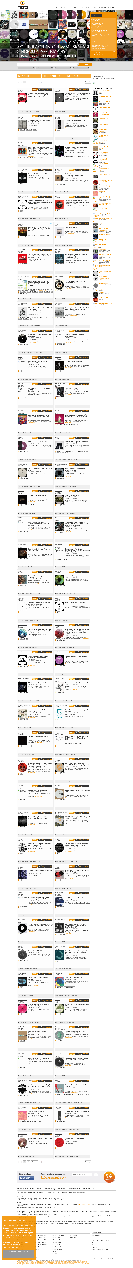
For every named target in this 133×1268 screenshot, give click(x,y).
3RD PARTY (57, 1000)
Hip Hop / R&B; (66, 325)
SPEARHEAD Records (60, 249)
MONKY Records (59, 276)
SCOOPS (20, 892)
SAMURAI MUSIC (59, 866)
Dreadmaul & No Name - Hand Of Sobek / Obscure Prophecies (76, 844)
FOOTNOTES (58, 223)
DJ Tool (54, 1253)
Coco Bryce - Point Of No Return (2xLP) (39, 389)
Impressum (95, 1247)
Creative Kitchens (78, 1262)
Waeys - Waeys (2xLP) (36, 1111)
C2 (79, 156)
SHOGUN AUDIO (59, 169)
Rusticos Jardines (57, 1263)
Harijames (23, 1264)
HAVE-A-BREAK (22, 249)
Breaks (60, 111)
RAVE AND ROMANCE (23, 169)
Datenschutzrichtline (18, 1251)
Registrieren (102, 7)
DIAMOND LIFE (58, 1134)
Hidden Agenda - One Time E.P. (76, 1031)
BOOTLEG (57, 89)
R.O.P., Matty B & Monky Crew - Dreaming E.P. (76, 281)
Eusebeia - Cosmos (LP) (73, 977)
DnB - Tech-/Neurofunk (71, 486)
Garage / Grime (70, 781)
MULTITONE (58, 839)
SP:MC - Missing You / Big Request (77, 817)
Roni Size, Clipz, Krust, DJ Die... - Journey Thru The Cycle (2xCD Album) (39, 229)
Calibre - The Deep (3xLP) (37, 495)
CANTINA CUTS (58, 651)
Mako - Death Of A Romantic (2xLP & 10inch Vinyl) (77, 871)
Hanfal (88, 1263)
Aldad (37, 1261)
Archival (84, 1261)
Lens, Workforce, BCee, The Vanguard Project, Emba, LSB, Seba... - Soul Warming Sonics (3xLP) (38, 283)
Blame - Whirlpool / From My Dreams (38, 978)
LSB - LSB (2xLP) (71, 227)
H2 (67, 452)
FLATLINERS (58, 1053)
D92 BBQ (46, 1263)
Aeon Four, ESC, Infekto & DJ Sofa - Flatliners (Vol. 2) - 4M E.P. (77, 1058)
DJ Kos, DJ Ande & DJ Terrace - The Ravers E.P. (76, 335)
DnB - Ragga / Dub (40, 1235)
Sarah (18, 1261)
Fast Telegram (47, 1261)
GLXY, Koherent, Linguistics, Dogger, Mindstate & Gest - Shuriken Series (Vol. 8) (75, 175)
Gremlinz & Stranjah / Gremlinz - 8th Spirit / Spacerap (39, 603)
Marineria (33, 1261)
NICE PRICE (85, 7)
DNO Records (58, 758)
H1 (65, 452)
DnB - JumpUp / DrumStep (36, 1049)
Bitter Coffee (41, 1261)
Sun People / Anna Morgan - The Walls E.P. (39, 335)
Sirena (21, 1261)
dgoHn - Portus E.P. (72, 388)
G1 (60, 452)
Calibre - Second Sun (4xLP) (38, 736)
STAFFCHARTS (98, 88)
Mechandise (73, 1235)
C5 (19, 318)
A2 (23, 157)
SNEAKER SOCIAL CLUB (24, 705)
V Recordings (58, 142)
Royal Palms (71, 1262)
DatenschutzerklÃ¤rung (98, 1238)
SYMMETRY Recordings (60, 946)
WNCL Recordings (59, 303)
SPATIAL (20, 357)
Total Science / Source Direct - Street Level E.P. (75, 469)
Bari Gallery (84, 1262)
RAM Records (58, 357)
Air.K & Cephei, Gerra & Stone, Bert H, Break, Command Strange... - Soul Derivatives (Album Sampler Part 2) (77, 632)
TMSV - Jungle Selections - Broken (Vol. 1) (77, 790)
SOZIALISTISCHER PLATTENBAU (26, 1080)
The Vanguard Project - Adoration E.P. (40, 1139)
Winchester (38, 1264)
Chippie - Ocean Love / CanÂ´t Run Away (76, 898)
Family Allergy (34, 1263)
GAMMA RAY (21, 598)
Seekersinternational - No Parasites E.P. (37, 710)
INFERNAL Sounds (22, 785)
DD (35, 129)
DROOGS (57, 598)
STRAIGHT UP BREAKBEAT (61, 705)
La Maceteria (41, 1263)
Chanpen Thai (28, 1263)
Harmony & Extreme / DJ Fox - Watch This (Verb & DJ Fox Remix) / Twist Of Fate (40, 202)
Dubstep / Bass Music (35, 191)
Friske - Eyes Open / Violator (75, 602)
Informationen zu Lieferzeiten (100, 1249)
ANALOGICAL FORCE (60, 383)
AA (22, 129)
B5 (42, 157)
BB (27, 129)
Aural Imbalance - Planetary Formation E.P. (38, 362)
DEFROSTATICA (22, 330)
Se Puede (73, 1261)
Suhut (76, 1263)
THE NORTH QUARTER (23, 678)
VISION (56, 437)
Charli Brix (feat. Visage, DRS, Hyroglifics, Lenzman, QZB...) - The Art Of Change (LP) (40, 148)
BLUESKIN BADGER (60, 919)
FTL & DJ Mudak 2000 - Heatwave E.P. (40, 469)
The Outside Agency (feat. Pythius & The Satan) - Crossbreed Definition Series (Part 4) (40, 764)
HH (72, 424)
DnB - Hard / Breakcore (64, 459)
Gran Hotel (57, 1262)
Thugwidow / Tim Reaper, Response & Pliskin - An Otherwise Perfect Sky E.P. (77, 550)
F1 (21, 293)
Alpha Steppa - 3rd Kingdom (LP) (76, 683)
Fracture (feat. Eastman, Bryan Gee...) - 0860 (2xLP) (39, 121)
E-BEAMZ (20, 839)
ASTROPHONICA (22, 115)
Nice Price (73, 1237)
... (40, 111)
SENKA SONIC (21, 1053)
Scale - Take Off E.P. (35, 951)
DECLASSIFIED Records (61, 812)
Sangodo (40, 1261)
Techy (36, 1261)
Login (94, 7)
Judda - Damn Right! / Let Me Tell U (40, 871)
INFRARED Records (22, 1000)
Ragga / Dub (56, 1244)
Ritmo (29, 1264)
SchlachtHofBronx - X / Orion (38, 174)
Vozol (46, 1264)
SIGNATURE (21, 491)
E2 (51, 291)
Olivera (49, 1261)
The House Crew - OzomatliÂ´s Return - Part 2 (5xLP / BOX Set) (76, 415)
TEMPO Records (59, 1026)
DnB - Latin (31, 513)
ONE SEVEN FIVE (22, 758)
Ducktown (33, 1264)
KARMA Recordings (59, 330)
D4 (28, 318)
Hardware (54, 1261)
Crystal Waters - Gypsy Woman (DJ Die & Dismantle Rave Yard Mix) (77, 94)
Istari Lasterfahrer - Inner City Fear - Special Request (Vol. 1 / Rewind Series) (40, 1086)
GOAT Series (21, 651)
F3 (25, 293)
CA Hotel (63, 1261)
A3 (25, 157)
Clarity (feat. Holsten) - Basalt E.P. (77, 1111)
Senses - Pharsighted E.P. (74, 576)
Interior (33, 1261)
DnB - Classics (36, 111)
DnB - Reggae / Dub (27, 111)
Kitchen (18, 1264)
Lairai (81, 1261)
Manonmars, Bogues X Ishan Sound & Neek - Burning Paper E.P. (77, 764)
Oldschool (65, 111)
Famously (82, 1261)
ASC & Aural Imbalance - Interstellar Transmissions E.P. (38, 522)
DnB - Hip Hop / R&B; (33, 245)
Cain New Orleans (32, 1262)
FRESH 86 (20, 383)
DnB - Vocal (31, 164)
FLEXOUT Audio (22, 142)
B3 (37, 157)
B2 (35, 157)
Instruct (57, 1261)
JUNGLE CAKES (22, 89)
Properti (24, 1261)
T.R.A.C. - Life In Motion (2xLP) (76, 147)
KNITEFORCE (58, 410)
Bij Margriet (53, 1261)
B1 (32, 157)
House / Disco (56, 1237)
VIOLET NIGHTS (59, 892)
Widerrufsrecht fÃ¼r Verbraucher (101, 1240)
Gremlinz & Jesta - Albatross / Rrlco (75, 121)
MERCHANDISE (74, 7)
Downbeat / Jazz (26, 674)
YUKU (56, 1080)
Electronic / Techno (35, 674)
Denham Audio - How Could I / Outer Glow (75, 1139)
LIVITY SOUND (58, 973)
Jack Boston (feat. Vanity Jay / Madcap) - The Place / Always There (76, 952)
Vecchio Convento (66, 1263)
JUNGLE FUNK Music (23, 866)
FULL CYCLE (21, 223)
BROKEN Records (59, 785)
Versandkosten (96, 1236)
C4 (84, 156)
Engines (43, 1264)
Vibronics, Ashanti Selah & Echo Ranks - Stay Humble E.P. (39, 898)
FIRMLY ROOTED (22, 919)
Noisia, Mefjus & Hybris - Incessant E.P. (37, 576)
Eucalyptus (46, 1262)
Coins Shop (68, 1261)
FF (33, 505)
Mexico (49, 1264)
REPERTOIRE (58, 571)
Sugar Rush (50, 1263)
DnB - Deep (31, 272)
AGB (93, 1242)
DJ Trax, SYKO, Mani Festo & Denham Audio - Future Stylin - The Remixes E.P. (76, 925)
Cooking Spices (20, 1262)
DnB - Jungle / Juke (72, 138)
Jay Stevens (29, 1261)
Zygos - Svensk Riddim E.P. (37, 790)
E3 (18, 293)
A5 (30, 157)
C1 (76, 156)
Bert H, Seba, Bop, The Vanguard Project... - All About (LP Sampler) (40, 630)
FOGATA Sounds (59, 732)
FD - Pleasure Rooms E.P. (37, 683)
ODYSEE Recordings (23, 812)
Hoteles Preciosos (64, 1262)
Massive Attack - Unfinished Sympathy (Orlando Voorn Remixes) (38, 657)
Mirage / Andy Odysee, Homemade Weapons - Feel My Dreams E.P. (40, 817)
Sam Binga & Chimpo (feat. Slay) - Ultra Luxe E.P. (40, 549)
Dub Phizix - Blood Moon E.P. (38, 1058)
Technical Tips (28, 1261)
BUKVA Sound (58, 544)
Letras (26, 1264)
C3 (81, 156)
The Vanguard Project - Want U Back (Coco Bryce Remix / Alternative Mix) (76, 255)
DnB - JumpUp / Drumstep (42, 1242)
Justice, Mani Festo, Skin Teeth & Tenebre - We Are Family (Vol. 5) (77, 308)
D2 (88, 156)
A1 (20, 157)
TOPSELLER (108, 88)
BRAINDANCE (58, 491)
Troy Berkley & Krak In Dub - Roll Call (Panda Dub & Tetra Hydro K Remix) (76, 738)
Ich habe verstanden (18, 1256)
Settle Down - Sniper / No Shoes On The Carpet (39, 844)
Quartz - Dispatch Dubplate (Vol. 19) (39, 1032)
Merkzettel (110, 7)
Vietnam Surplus (40, 1262)
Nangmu (74, 1261)
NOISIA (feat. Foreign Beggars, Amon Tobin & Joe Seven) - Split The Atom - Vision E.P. (76, 523)
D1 (86, 156)
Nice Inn (67, 1261)
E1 (49, 291)
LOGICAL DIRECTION (23, 196)
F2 (23, 293)
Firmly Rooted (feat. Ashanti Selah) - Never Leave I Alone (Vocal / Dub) (40, 924)
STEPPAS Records (22, 303)
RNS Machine (52, 1262)
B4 (40, 157)
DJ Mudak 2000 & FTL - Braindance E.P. (73, 496)
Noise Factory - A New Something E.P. (77, 1005)
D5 (30, 318)
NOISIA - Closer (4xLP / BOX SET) (76, 442)
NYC (81, 1263)
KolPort (85, 1261)
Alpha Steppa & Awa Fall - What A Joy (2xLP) (40, 308)
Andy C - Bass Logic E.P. (74, 361)
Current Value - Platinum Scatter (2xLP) (76, 1085)
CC (31, 129)
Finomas (26, 1262)
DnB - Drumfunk (62, 138)
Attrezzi (77, 1261)
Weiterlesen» (68, 128)
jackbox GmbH (110, 1258)
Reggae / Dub (25, 191)
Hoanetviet (72, 1263)
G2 (63, 452)
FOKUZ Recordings (22, 625)
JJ (77, 424)
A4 (28, 157)
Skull (78, 1263)
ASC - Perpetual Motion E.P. (38, 442)
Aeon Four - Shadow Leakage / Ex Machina (77, 710)
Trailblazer (77, 1261)
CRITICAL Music (22, 544)
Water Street (45, 1261)
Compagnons (62, 1261)
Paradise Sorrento (21, 1263)
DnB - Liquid (25, 164)
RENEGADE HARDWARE (61, 464)
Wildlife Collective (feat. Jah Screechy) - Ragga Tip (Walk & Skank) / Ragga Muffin (39, 95)
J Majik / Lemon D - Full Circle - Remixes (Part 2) (39, 1005)
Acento (70, 1261)
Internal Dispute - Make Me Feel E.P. (76, 656)
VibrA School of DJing (84, 1204)
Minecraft (84, 1263)
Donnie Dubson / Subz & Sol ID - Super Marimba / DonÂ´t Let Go (39, 255)
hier (80, 1260)
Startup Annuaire (20, 1261)
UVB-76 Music (58, 115)
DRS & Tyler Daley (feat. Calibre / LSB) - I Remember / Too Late (39, 415)
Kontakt (94, 1245)
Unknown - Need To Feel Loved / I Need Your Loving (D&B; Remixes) (77, 201)
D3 (55, 158)
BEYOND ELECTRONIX (23, 464)
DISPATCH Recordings (23, 1026)
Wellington (58, 1261)
